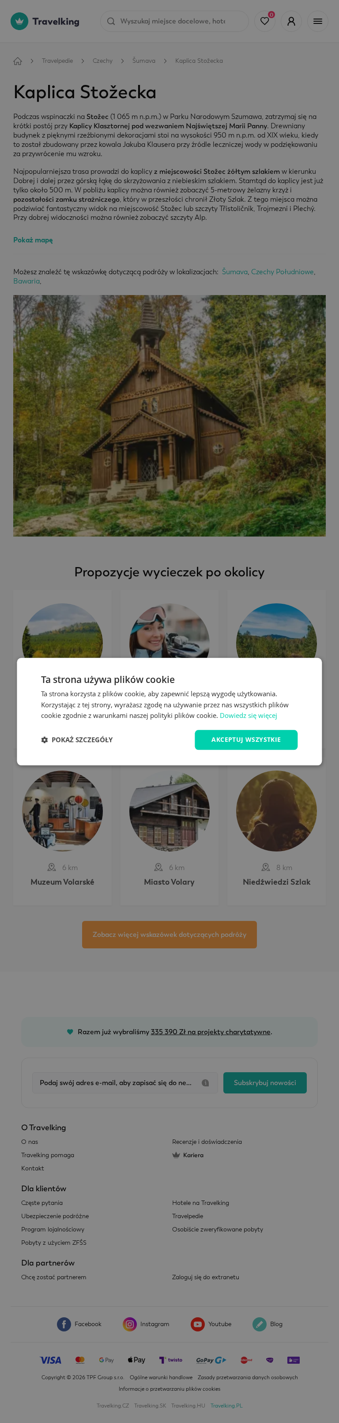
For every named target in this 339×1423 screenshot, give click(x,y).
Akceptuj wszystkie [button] (246, 739)
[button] (77, 740)
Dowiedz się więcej (248, 715)
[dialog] (169, 711)
